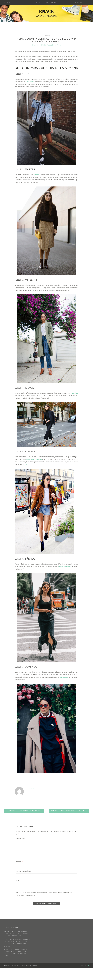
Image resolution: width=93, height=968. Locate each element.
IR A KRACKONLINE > (50, 2)
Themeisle (35, 965)
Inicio (38, 2)
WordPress (17, 965)
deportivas (30, 82)
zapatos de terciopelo (34, 459)
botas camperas (65, 566)
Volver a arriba (83, 965)
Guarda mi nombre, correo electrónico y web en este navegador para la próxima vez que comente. (44, 894)
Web (17, 881)
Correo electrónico (24, 871)
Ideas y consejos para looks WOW (46, 45)
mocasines (64, 677)
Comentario (21, 838)
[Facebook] (7, 3)
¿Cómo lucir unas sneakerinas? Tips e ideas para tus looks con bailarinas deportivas (16, 934)
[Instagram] (5, 3)
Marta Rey (31, 788)
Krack (26, 464)
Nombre (19, 861)
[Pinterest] (12, 3)
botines (36, 174)
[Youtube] (10, 3)
